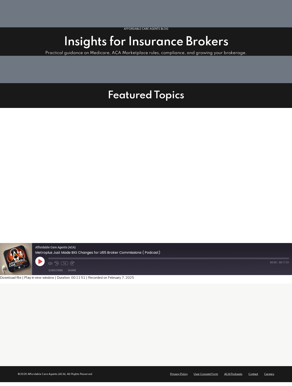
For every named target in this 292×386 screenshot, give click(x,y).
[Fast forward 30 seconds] (72, 263)
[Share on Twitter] (187, 213)
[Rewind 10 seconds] (57, 263)
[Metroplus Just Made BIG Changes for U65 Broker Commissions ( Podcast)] (93, 185)
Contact (253, 374)
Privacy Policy (179, 374)
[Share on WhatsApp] (203, 213)
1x (64, 263)
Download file (10, 277)
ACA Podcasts (233, 374)
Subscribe (56, 270)
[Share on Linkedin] (195, 213)
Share (72, 270)
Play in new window (39, 277)
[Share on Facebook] (179, 213)
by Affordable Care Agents (206, 186)
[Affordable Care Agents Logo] (35, 311)
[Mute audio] (50, 263)
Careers (269, 374)
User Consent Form (206, 374)
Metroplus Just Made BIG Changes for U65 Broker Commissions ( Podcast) (223, 168)
